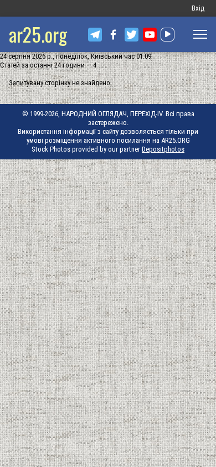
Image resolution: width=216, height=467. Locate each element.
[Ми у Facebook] (113, 34)
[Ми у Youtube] (150, 34)
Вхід (198, 8)
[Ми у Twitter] (131, 34)
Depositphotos (163, 149)
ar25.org (38, 34)
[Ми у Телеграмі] (95, 34)
